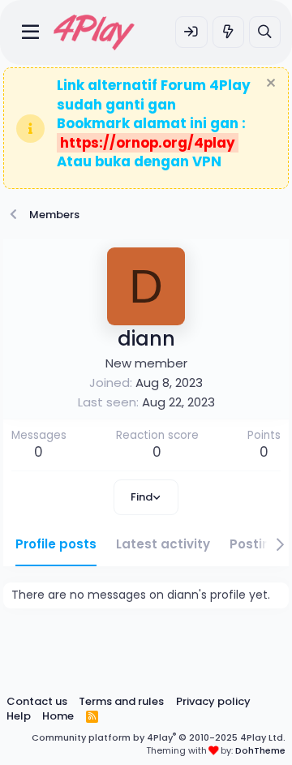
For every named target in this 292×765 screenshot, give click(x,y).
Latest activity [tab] (163, 543)
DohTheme (260, 750)
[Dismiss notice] (269, 84)
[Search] (265, 32)
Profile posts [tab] (56, 543)
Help (18, 716)
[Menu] (30, 32)
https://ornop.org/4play (147, 143)
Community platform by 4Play (159, 737)
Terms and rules (121, 701)
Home (58, 716)
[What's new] (228, 32)
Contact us (36, 701)
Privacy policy (213, 701)
